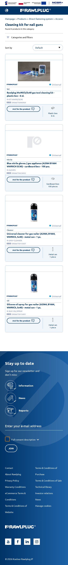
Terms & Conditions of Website (16, 508)
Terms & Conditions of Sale (48, 480)
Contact (9, 467)
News (38, 499)
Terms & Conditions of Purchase (46, 471)
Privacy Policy (12, 480)
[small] (34, 71)
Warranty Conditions (15, 486)
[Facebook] (18, 542)
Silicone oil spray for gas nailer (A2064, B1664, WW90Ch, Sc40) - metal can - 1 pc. (31, 306)
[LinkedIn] (27, 542)
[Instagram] (37, 542)
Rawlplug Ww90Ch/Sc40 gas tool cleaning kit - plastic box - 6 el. (30, 94)
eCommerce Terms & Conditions (15, 496)
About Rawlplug (13, 474)
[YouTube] (8, 542)
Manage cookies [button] (43, 505)
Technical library (43, 486)
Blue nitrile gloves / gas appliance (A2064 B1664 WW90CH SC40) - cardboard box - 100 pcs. (31, 165)
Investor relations (44, 493)
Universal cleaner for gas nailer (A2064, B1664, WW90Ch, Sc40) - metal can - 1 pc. (31, 235)
